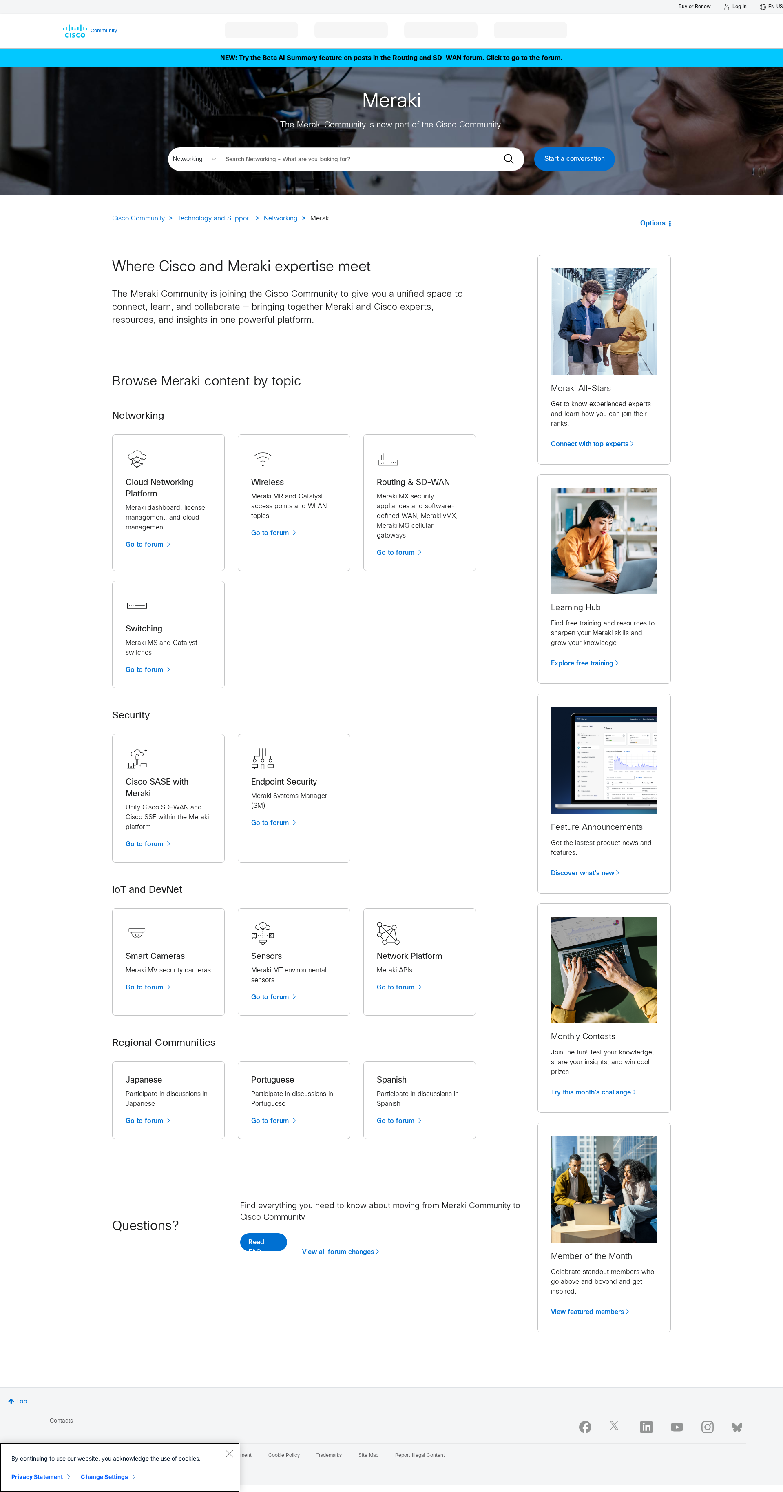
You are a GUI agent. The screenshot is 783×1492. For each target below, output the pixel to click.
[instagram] (707, 1427)
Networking (281, 219)
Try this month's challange (591, 1092)
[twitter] (616, 1427)
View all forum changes (338, 1251)
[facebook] (585, 1427)
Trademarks (329, 1455)
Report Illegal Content (420, 1455)
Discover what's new (582, 873)
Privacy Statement (37, 1476)
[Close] (229, 1454)
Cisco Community (138, 219)
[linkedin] (646, 1427)
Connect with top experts (589, 444)
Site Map (368, 1455)
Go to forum (145, 544)
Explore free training (582, 663)
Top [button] (21, 1402)
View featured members (587, 1311)
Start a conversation (574, 159)
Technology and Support (214, 219)
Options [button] (653, 223)
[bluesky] (737, 1425)
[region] (120, 1467)
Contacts (61, 1421)
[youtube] (677, 1427)
